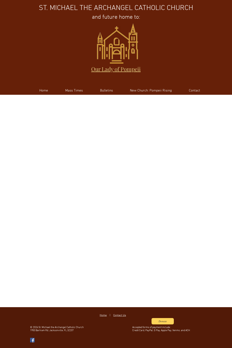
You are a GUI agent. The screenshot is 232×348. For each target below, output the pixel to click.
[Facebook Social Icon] (32, 340)
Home (103, 315)
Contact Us (119, 315)
